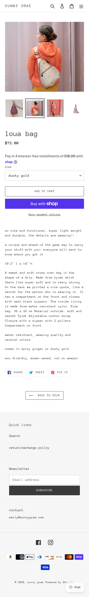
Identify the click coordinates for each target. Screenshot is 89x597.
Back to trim (48, 395)
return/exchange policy (29, 448)
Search (14, 436)
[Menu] (81, 6)
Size (8, 167)
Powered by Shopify (59, 582)
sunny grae (18, 6)
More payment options (44, 214)
